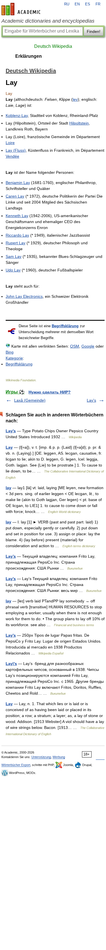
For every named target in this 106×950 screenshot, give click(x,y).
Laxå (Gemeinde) (30, 400)
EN (77, 4)
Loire (10, 142)
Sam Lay (13, 256)
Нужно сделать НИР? (50, 392)
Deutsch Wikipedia (53, 46)
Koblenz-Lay (17, 115)
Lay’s (11, 556)
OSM (74, 346)
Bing (10, 352)
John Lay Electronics (24, 296)
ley (75, 99)
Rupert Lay (15, 243)
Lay (9, 447)
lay (8, 487)
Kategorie (14, 358)
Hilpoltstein (79, 123)
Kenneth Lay (17, 215)
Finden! (93, 31)
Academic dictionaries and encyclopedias (47, 21)
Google (87, 346)
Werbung (59, 757)
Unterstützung (41, 757)
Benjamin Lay (18, 182)
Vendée (12, 156)
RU (66, 4)
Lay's (91, 400)
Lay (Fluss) (16, 150)
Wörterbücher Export (15, 765)
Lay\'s (11, 663)
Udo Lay (13, 270)
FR (98, 4)
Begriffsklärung (65, 326)
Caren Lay (15, 196)
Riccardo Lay (17, 235)
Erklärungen (28, 56)
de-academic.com (21, 9)
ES (87, 4)
